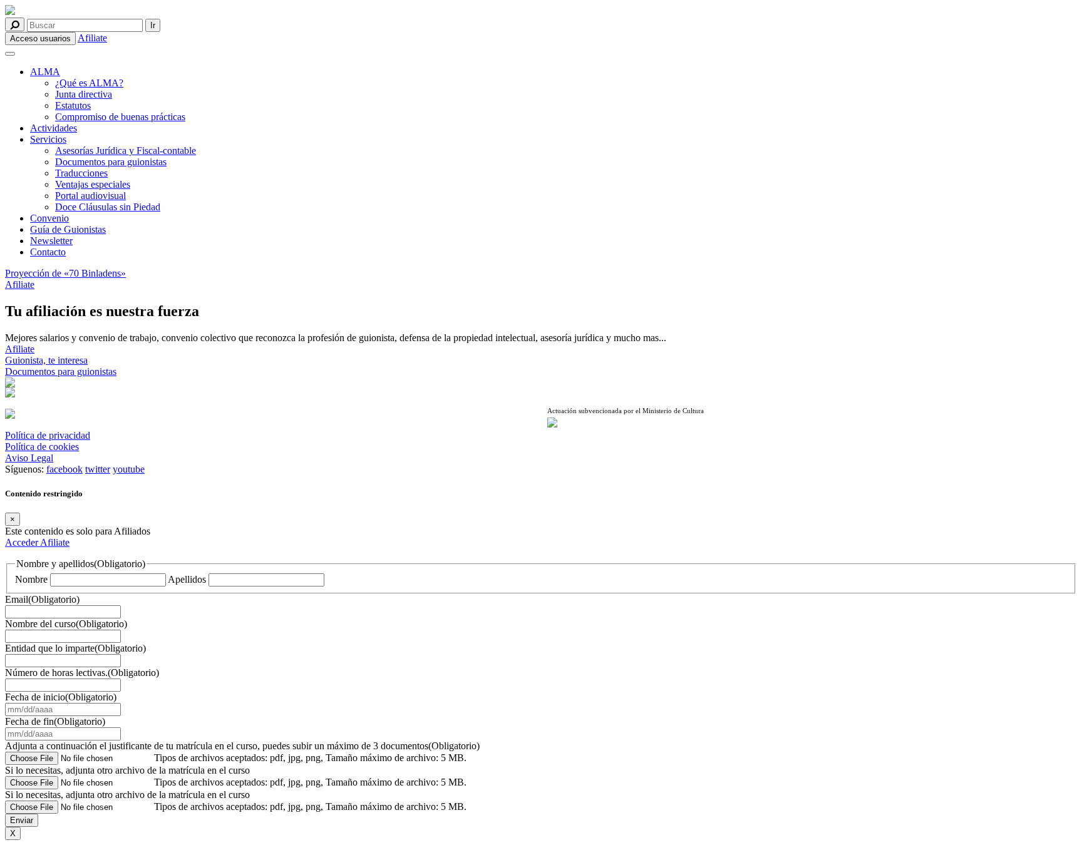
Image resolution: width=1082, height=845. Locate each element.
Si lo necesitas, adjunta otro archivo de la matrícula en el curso (127, 770)
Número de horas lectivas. (82, 672)
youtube (129, 469)
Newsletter (51, 240)
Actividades (53, 128)
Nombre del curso (66, 623)
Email (42, 599)
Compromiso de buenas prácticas (120, 116)
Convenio (49, 218)
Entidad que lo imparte (75, 648)
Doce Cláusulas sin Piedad (107, 207)
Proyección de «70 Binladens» (65, 273)
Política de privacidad (47, 435)
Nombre (31, 579)
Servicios (48, 139)
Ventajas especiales (92, 184)
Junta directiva (83, 94)
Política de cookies (42, 446)
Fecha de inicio (60, 697)
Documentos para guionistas (111, 161)
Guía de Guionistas (68, 229)
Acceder (22, 542)
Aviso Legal (29, 458)
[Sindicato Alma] (270, 11)
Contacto (48, 252)
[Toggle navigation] (10, 54)
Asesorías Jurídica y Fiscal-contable (125, 150)
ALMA (45, 71)
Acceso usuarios (40, 38)
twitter (97, 469)
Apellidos (187, 579)
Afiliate (92, 38)
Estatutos (73, 105)
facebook (64, 469)
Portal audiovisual (90, 195)
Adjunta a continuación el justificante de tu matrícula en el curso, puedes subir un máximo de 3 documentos (242, 745)
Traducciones (81, 173)
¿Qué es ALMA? (89, 83)
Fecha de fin (55, 721)
